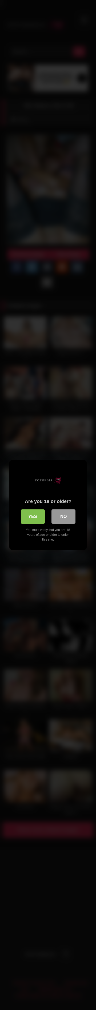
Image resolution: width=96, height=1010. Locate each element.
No (63, 516)
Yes (32, 516)
